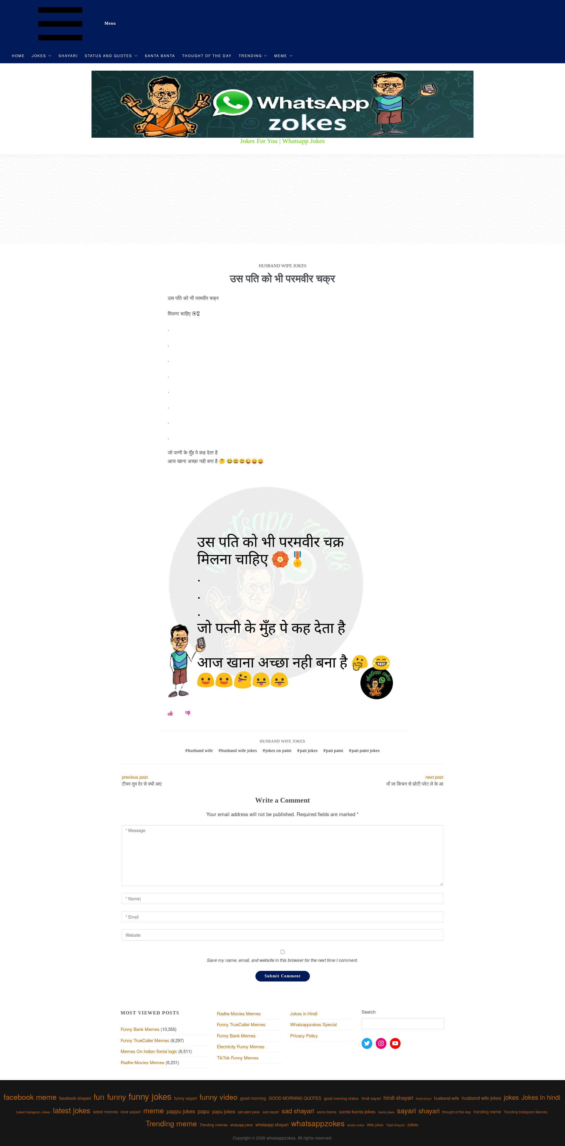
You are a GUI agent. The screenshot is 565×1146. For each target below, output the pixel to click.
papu (204, 1111)
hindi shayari (398, 1097)
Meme (280, 55)
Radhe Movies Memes (142, 1062)
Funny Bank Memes (140, 1029)
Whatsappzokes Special (313, 1024)
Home (18, 55)
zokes (412, 1124)
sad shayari (298, 1110)
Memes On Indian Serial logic (149, 1051)
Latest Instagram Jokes (33, 1112)
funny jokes (150, 1096)
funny (116, 1096)
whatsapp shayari (271, 1124)
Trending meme (171, 1123)
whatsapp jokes (241, 1124)
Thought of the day (207, 55)
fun (99, 1096)
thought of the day (456, 1111)
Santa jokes (386, 1112)
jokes (511, 1097)
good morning (253, 1098)
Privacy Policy (304, 1035)
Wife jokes (375, 1124)
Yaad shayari (395, 1124)
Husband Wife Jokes (282, 741)
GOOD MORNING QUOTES (295, 1098)
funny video (218, 1096)
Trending (250, 55)
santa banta (326, 1112)
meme (153, 1110)
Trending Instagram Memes (525, 1111)
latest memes (105, 1112)
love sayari (131, 1112)
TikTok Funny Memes (238, 1057)
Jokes (39, 55)
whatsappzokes (318, 1122)
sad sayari (270, 1111)
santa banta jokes (357, 1111)
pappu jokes (181, 1111)
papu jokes (223, 1111)
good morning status (341, 1098)
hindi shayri (423, 1098)
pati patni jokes (366, 750)
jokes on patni (278, 750)
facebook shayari (75, 1098)
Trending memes (213, 1124)
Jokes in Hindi (303, 1013)
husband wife (200, 750)
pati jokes (309, 750)
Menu (110, 23)
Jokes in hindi (540, 1097)
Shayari (68, 55)
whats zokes (355, 1125)
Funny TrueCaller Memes (145, 1040)
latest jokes (71, 1110)
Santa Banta (160, 55)
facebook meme (30, 1096)
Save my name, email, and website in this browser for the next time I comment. (282, 960)
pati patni (334, 750)
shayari (429, 1110)
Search (368, 1012)
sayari (406, 1110)
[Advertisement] (282, 199)
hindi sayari (371, 1098)
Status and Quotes (108, 55)
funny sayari (185, 1098)
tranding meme (487, 1112)
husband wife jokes (239, 750)
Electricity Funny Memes (241, 1046)
